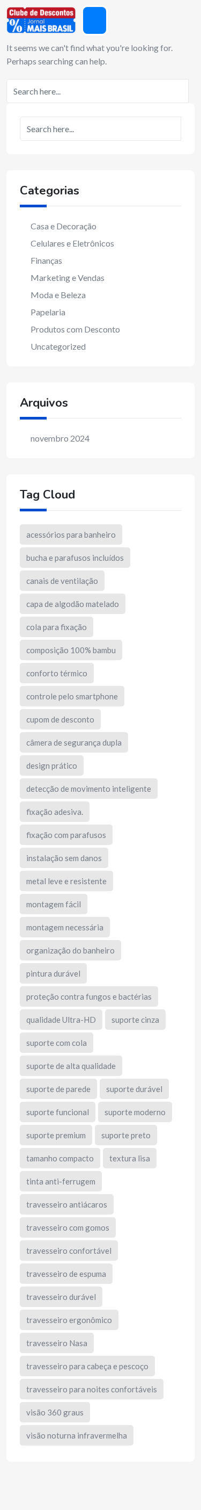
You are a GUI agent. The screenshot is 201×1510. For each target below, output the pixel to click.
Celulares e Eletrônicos (72, 243)
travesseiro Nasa (56, 1343)
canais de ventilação (62, 581)
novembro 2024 (60, 438)
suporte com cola (56, 1042)
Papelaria (48, 312)
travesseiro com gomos (67, 1227)
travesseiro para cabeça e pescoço (87, 1366)
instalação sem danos (64, 858)
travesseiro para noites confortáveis (91, 1389)
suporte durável (134, 1089)
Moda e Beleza (58, 295)
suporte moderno (135, 1112)
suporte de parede (58, 1089)
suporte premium (56, 1135)
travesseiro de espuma (66, 1273)
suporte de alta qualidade (71, 1066)
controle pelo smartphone (72, 696)
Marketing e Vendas (68, 277)
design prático (51, 765)
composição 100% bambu (71, 650)
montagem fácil (53, 904)
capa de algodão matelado (72, 604)
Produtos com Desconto (75, 329)
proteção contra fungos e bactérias (89, 996)
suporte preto (126, 1135)
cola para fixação (56, 627)
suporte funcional (57, 1112)
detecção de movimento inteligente (88, 788)
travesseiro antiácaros (66, 1204)
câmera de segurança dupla (74, 742)
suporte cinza (135, 1019)
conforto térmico (56, 673)
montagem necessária (64, 927)
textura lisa (129, 1158)
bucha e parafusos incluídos (75, 557)
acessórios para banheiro (71, 534)
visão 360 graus (55, 1412)
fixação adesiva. (54, 812)
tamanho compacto (60, 1158)
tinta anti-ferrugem (60, 1181)
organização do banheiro (70, 950)
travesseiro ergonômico (69, 1320)
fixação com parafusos (66, 835)
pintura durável (53, 973)
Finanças (46, 260)
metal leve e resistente (66, 881)
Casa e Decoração (63, 226)
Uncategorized (58, 346)
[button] (94, 20)
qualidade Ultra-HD (61, 1019)
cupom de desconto (60, 719)
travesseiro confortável (68, 1250)
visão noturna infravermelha (76, 1435)
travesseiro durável (61, 1297)
